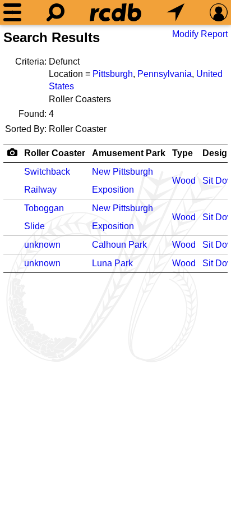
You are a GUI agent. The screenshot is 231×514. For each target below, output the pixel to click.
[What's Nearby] (175, 12)
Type (182, 153)
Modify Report (200, 34)
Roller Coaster (54, 153)
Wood (184, 180)
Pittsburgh (113, 74)
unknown (42, 244)
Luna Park (112, 263)
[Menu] (12, 12)
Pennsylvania (164, 74)
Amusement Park (128, 153)
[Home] (115, 12)
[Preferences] (219, 12)
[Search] (55, 12)
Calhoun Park (119, 244)
